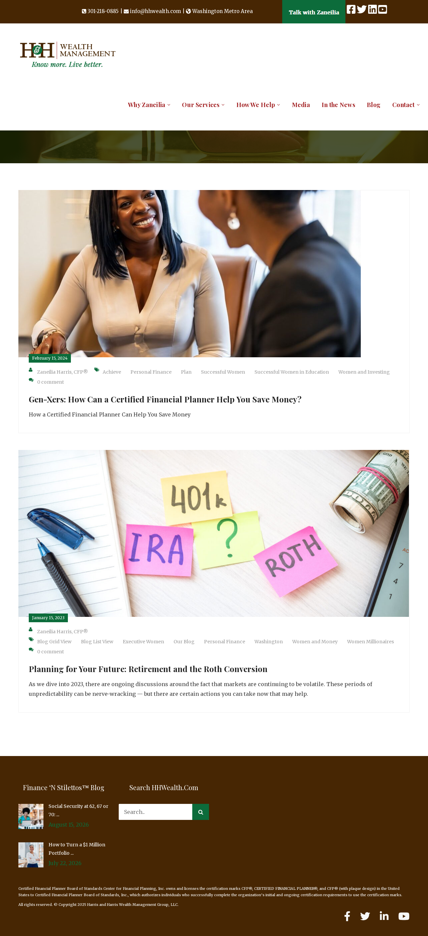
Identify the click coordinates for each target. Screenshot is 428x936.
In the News (338, 105)
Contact (403, 105)
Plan (186, 372)
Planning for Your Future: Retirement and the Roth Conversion (148, 668)
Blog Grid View (54, 642)
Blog (374, 105)
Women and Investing (364, 372)
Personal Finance (151, 372)
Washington (268, 642)
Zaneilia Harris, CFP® (62, 372)
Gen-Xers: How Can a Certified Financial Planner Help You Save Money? (165, 399)
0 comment (50, 382)
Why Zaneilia (146, 105)
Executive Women (143, 642)
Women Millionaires (370, 642)
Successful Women (223, 372)
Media (301, 105)
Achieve (112, 372)
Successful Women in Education (291, 372)
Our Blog (184, 642)
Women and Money (315, 642)
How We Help (255, 105)
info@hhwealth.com (155, 11)
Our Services (200, 105)
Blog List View (97, 642)
